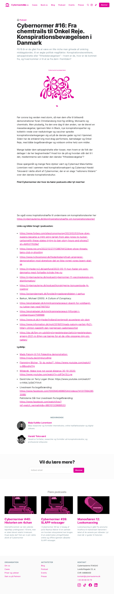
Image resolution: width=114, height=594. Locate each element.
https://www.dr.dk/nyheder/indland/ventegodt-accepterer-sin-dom (55, 319)
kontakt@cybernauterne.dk (88, 576)
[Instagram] (79, 585)
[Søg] (88, 5)
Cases (34, 5)
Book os (44, 5)
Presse (81, 5)
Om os (26, 5)
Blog (53, 5)
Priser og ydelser (12, 573)
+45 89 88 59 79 (84, 580)
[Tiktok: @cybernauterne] (96, 5)
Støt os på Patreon (12, 576)
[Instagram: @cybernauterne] (92, 5)
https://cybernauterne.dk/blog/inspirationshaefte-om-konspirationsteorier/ (56, 219)
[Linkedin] (96, 585)
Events (72, 5)
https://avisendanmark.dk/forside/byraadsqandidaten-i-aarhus (52, 293)
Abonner (104, 5)
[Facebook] (90, 585)
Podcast (61, 5)
